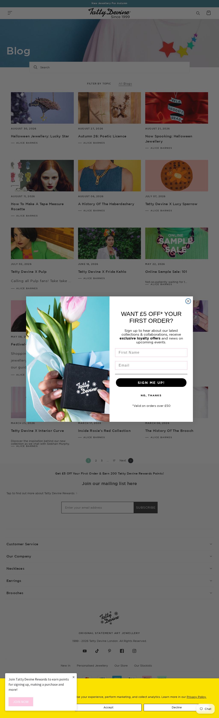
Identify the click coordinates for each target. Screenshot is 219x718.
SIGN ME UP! (151, 383)
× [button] (74, 677)
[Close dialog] (188, 301)
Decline (177, 707)
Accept (108, 707)
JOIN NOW (21, 702)
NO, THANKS (151, 395)
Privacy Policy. (196, 696)
